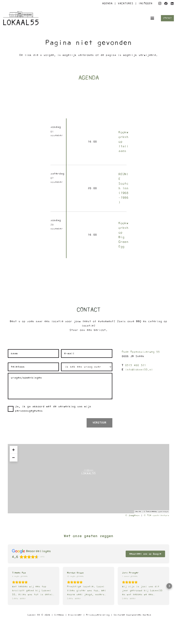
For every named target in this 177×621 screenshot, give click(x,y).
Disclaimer (75, 615)
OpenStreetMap (151, 512)
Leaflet (138, 512)
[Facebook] (166, 3)
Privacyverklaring (98, 615)
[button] (152, 18)
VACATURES (126, 3)
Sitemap (59, 615)
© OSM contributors (156, 515)
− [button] (13, 457)
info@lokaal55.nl (139, 369)
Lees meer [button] (19, 598)
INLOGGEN (145, 3)
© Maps (132, 515)
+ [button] (13, 449)
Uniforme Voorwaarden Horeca (132, 615)
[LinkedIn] (172, 3)
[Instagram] (160, 3)
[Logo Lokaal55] (21, 18)
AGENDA (107, 3)
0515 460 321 (135, 365)
